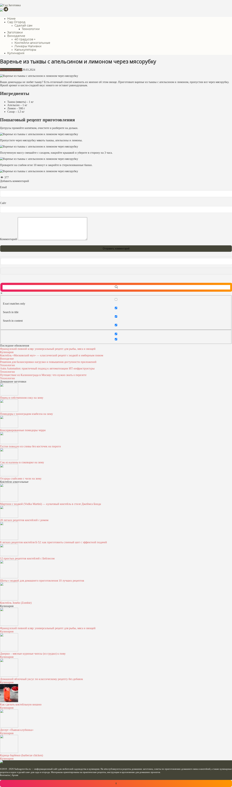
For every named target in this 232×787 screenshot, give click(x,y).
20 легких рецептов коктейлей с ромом (24, 520)
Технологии (31, 29)
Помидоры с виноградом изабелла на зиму (26, 413)
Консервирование (11, 69)
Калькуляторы (25, 49)
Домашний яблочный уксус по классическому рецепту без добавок (41, 679)
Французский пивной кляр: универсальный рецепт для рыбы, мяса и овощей (48, 348)
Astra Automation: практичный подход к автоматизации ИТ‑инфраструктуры (47, 368)
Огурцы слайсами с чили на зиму (21, 478)
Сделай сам (23, 25)
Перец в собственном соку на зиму (21, 397)
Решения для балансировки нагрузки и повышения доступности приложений (48, 361)
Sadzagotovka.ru (22, 769)
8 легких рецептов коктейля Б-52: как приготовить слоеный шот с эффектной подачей (53, 542)
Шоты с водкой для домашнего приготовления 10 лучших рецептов (42, 580)
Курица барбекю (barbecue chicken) (21, 755)
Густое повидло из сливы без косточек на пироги (30, 446)
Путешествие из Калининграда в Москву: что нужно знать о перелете (43, 375)
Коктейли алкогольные (32, 42)
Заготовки (15, 32)
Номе (11, 18)
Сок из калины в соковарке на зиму (22, 462)
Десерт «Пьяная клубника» (17, 729)
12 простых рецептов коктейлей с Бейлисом (27, 558)
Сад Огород (16, 22)
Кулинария (15, 53)
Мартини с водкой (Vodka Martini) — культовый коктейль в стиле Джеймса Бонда (50, 503)
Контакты (5, 775)
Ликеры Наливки (28, 46)
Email (3, 187)
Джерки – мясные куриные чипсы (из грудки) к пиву (33, 653)
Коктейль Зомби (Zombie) (16, 602)
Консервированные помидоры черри (23, 430)
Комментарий (8, 239)
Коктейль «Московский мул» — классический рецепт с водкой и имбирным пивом (51, 355)
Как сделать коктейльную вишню (21, 704)
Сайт (3, 203)
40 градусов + (25, 39)
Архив (15, 775)
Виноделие (16, 36)
